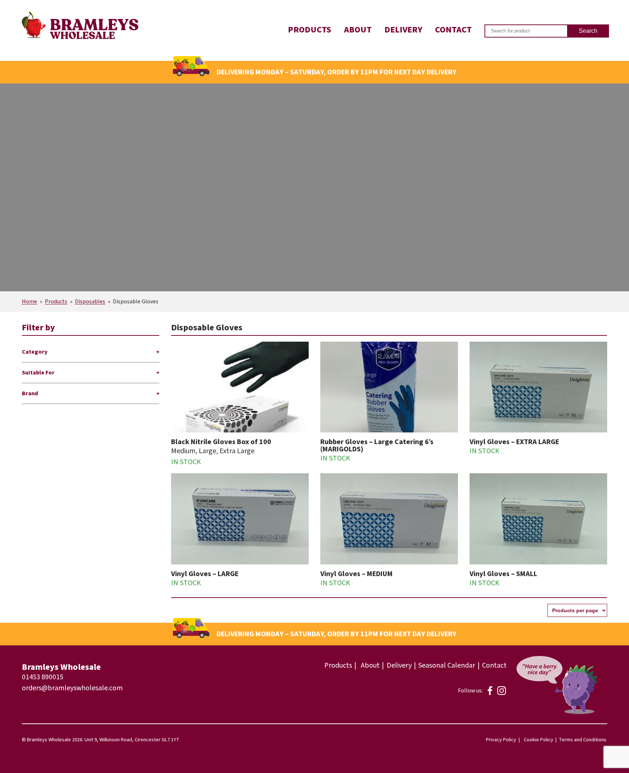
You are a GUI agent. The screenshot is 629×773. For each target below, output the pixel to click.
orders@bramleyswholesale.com (72, 688)
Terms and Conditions (582, 739)
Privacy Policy (501, 739)
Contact (453, 29)
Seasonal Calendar (446, 665)
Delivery (403, 29)
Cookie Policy (538, 739)
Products (309, 29)
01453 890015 (42, 677)
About (358, 29)
